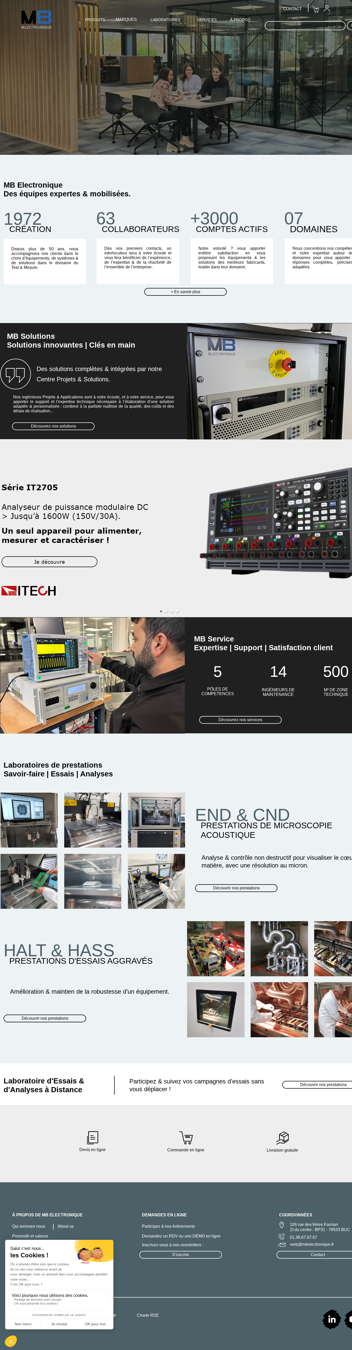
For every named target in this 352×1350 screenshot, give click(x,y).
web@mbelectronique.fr (312, 1244)
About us (65, 1226)
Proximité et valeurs (30, 1236)
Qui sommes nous (28, 1226)
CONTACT (292, 8)
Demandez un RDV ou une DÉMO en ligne (181, 1236)
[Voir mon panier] (316, 9)
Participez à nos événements (168, 1226)
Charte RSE (148, 1315)
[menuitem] (326, 8)
